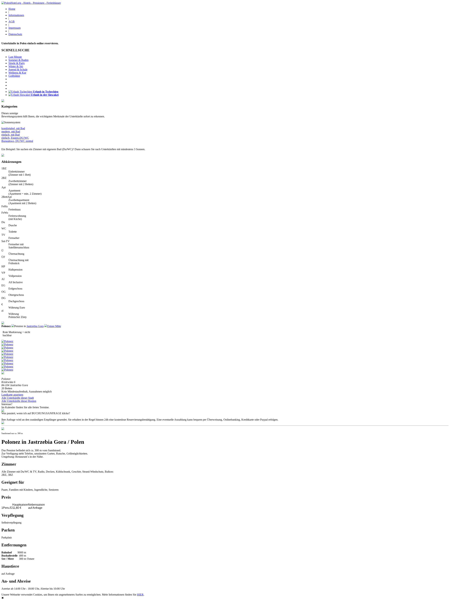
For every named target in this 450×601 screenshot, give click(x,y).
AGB (11, 21)
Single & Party (16, 63)
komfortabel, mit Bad (13, 128)
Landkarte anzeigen (12, 394)
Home (11, 8)
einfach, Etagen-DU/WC (15, 137)
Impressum (14, 27)
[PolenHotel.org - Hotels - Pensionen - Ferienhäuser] (31, 2)
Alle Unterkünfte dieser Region (18, 400)
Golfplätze (14, 75)
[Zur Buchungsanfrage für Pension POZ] (2, 423)
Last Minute (15, 56)
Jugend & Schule (17, 69)
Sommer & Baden (18, 60)
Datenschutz (15, 34)
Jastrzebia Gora (35, 326)
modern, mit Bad (10, 131)
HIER (140, 594)
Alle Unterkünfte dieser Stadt (17, 397)
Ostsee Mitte (54, 326)
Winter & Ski (15, 66)
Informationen (16, 15)
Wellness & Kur (17, 72)
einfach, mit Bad (10, 134)
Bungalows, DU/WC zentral (17, 140)
